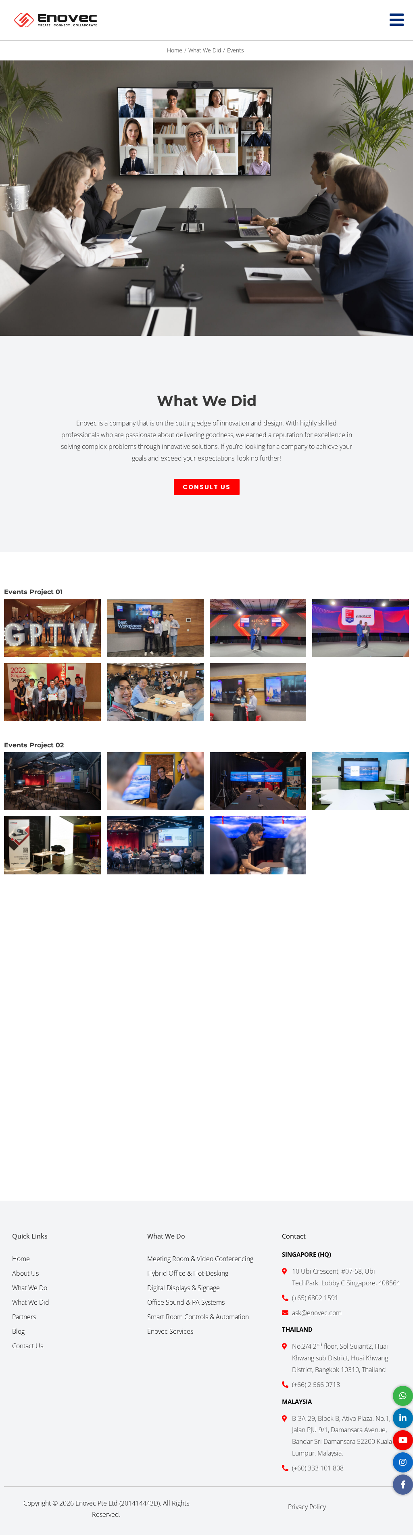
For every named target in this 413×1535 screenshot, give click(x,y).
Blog (18, 1331)
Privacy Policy (307, 1506)
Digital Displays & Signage (183, 1287)
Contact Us (27, 1345)
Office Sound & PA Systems (186, 1302)
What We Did (30, 1302)
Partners (24, 1316)
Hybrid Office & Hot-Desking (187, 1273)
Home (21, 1258)
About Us (25, 1273)
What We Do (29, 1287)
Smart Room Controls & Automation (198, 1316)
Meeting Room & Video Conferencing (200, 1258)
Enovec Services (170, 1331)
